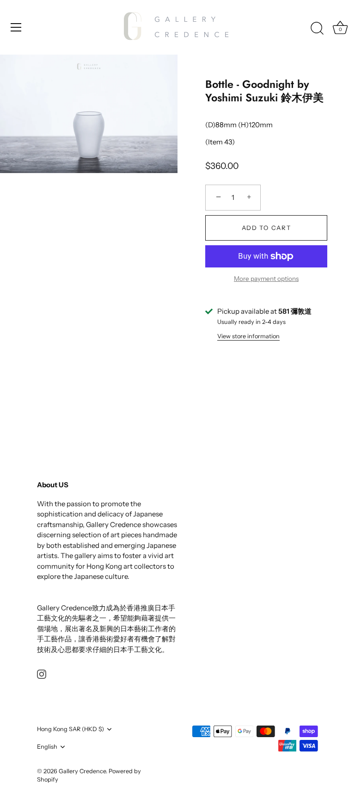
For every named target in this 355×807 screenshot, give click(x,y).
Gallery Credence (82, 771)
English (47, 746)
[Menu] (16, 27)
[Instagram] (41, 673)
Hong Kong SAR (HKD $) (70, 729)
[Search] (317, 29)
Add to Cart (266, 227)
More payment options (266, 278)
